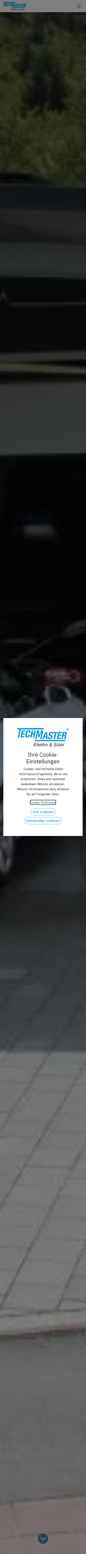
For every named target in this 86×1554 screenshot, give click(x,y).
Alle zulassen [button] (43, 812)
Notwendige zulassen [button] (43, 821)
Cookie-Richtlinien (43, 802)
